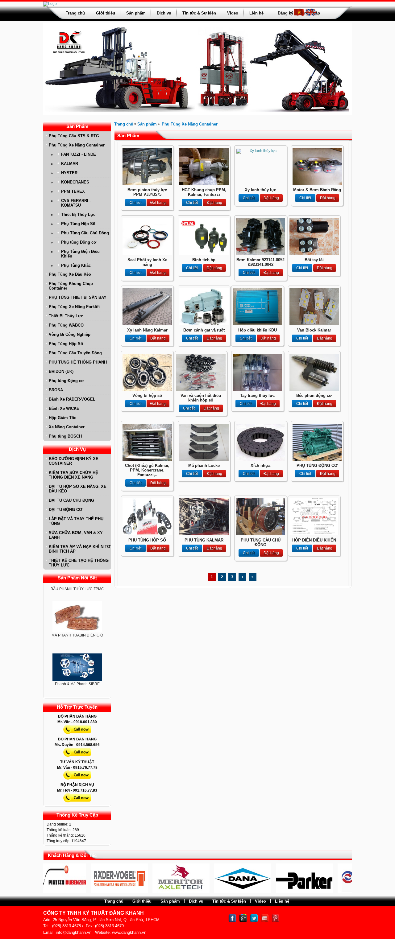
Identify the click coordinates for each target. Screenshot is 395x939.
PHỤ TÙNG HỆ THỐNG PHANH (78, 362)
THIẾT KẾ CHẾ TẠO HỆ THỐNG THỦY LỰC (79, 562)
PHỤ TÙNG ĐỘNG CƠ (317, 465)
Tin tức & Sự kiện (199, 13)
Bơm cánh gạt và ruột (204, 330)
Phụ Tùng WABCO (66, 325)
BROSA (56, 390)
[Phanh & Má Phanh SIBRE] (77, 652)
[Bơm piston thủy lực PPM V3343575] (147, 184)
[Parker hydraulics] (274, 891)
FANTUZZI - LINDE (78, 154)
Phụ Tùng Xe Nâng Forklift (74, 306)
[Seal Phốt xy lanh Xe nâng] (147, 254)
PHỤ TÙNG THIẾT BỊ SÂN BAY (77, 297)
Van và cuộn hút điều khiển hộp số (201, 397)
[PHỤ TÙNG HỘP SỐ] (147, 534)
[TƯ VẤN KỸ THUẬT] (77, 781)
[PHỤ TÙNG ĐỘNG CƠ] (317, 459)
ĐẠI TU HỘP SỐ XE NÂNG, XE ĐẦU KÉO (77, 488)
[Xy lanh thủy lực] (260, 184)
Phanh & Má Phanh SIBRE (77, 669)
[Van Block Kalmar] (314, 324)
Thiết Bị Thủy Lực (78, 214)
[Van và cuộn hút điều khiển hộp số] (201, 389)
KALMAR (69, 163)
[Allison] (335, 891)
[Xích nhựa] (260, 459)
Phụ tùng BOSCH (65, 436)
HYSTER (69, 173)
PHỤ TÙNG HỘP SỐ (147, 540)
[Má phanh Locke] (204, 459)
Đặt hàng (158, 202)
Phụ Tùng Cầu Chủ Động (85, 233)
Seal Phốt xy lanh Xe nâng (147, 262)
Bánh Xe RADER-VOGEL (72, 399)
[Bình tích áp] (204, 254)
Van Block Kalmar (314, 330)
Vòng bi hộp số (147, 395)
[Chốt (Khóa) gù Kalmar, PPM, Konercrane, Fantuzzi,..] (147, 459)
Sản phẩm (136, 13)
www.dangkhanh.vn (129, 932)
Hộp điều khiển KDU (257, 330)
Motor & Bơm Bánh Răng (317, 189)
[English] (311, 15)
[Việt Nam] (299, 15)
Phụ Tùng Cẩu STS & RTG (74, 136)
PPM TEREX (73, 191)
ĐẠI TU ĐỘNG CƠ (65, 509)
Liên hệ (256, 13)
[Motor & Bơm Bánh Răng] (317, 184)
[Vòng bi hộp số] (147, 389)
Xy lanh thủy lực (260, 189)
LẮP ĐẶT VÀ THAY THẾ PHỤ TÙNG (76, 521)
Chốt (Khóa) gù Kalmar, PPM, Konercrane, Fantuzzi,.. (147, 470)
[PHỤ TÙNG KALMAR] (204, 534)
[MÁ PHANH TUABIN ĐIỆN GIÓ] (77, 602)
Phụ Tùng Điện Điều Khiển (80, 253)
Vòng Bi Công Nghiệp (69, 334)
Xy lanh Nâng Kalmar (147, 330)
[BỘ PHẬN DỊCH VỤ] (77, 803)
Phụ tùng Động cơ (78, 242)
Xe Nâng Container (67, 427)
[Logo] (50, 4)
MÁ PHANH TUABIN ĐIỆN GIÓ (77, 620)
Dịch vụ (164, 13)
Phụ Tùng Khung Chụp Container (71, 285)
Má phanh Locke (204, 465)
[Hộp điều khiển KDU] (257, 324)
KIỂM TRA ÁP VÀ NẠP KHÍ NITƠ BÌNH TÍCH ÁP (79, 549)
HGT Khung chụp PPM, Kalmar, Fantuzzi (204, 192)
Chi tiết (135, 202)
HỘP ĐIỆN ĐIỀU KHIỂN (314, 540)
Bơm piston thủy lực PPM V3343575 (147, 192)
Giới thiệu (105, 13)
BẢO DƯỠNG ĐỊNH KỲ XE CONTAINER (73, 461)
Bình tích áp (203, 259)
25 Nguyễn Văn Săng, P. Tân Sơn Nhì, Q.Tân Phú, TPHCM (106, 919)
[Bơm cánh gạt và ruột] (204, 324)
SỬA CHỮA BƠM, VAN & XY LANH (76, 535)
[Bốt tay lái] (314, 254)
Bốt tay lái (314, 259)
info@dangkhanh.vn (73, 932)
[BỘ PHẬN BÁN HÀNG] (77, 735)
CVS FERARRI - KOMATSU (76, 203)
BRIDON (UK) (61, 371)
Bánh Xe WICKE (64, 408)
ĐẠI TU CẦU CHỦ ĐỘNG (71, 500)
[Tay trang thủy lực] (257, 389)
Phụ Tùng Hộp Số (78, 223)
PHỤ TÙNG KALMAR (204, 540)
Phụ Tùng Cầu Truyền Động (75, 353)
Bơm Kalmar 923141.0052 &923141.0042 (260, 262)
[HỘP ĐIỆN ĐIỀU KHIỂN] (314, 534)
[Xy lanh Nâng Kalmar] (147, 324)
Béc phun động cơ (314, 395)
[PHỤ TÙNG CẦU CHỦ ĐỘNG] (260, 534)
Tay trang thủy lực (257, 395)
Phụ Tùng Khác (76, 265)
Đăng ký (285, 13)
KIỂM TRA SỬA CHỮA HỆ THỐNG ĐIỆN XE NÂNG (73, 475)
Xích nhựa (260, 465)
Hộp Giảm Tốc (62, 417)
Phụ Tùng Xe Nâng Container (77, 145)
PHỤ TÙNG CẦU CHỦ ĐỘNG (261, 542)
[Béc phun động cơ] (314, 389)
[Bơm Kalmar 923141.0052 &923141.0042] (260, 254)
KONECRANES (75, 182)
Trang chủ (75, 13)
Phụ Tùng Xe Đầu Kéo (70, 274)
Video (232, 13)
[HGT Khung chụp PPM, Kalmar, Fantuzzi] (204, 184)
